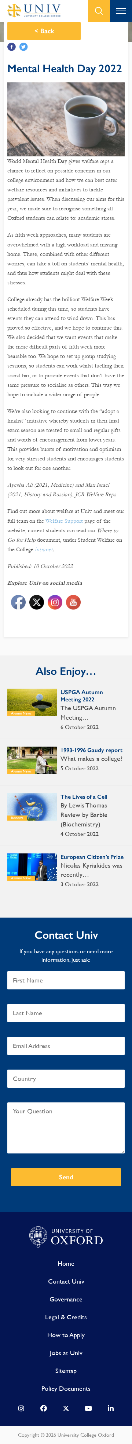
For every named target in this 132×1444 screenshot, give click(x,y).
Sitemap (66, 1370)
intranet (44, 549)
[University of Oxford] (66, 1237)
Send (66, 1177)
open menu (121, 11)
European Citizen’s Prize (92, 856)
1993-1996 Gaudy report (91, 750)
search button (99, 11)
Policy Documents (66, 1388)
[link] (21, 1410)
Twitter (23, 47)
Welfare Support (64, 521)
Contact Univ (66, 1281)
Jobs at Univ (66, 1353)
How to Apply (66, 1335)
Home (66, 1263)
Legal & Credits (66, 1317)
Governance (66, 1299)
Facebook (11, 47)
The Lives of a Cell (83, 796)
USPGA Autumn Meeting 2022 (81, 696)
